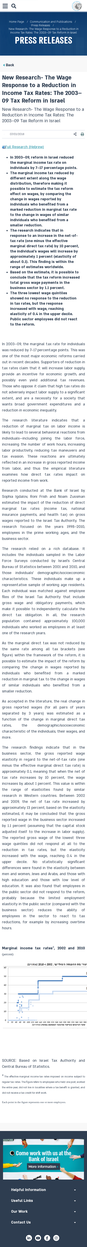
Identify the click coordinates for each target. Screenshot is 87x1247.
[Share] (75, 134)
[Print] (82, 134)
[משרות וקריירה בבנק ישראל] (43, 1159)
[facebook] (47, 1238)
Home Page (16, 22)
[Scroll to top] (43, 1131)
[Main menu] (5, 6)
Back (10, 65)
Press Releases (40, 25)
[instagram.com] (56, 1238)
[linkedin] (29, 1238)
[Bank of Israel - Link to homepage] (77, 6)
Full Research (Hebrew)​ (24, 147)
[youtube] (38, 1238)
